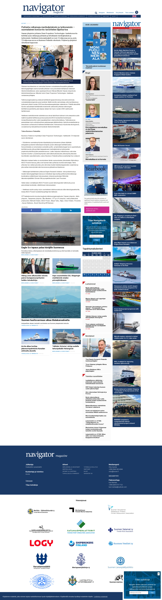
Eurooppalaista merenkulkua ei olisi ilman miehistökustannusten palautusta (96, 130)
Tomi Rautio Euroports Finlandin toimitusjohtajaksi (96, 360)
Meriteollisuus (47, 16)
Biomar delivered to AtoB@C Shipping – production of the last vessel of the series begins (126, 390)
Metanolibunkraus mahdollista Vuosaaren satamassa (95, 406)
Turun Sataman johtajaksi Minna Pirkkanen (96, 365)
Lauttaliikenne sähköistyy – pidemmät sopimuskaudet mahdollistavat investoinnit (94, 382)
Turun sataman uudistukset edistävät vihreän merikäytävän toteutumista (96, 325)
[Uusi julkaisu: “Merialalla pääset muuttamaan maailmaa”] (97, 46)
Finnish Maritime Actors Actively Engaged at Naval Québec (124, 74)
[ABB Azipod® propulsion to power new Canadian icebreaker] (127, 156)
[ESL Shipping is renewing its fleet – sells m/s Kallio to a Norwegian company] (127, 205)
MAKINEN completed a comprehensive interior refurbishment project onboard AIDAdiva (124, 422)
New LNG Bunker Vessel (122, 145)
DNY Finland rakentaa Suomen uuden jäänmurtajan (95, 388)
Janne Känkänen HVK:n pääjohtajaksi (93, 370)
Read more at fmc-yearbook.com (92, 209)
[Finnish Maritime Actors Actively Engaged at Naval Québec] (127, 64)
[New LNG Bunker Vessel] (127, 134)
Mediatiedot (110, 12)
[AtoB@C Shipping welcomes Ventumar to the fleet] (127, 254)
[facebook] (31, 210)
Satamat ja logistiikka (60, 16)
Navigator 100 (26, 19)
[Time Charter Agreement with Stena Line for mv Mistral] (127, 109)
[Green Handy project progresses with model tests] (127, 299)
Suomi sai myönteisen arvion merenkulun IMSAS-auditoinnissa (96, 411)
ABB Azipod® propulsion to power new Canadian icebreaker (125, 167)
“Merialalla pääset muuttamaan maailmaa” (96, 67)
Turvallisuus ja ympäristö (77, 16)
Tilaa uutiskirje (129, 12)
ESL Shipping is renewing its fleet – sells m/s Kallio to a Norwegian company (125, 217)
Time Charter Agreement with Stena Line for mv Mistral (126, 121)
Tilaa (96, 240)
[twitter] (51, 210)
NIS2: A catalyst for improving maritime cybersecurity (123, 362)
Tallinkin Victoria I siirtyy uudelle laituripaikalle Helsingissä (96, 316)
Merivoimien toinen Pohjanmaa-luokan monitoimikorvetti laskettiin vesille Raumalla (96, 429)
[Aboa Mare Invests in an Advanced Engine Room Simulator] (127, 231)
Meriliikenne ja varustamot (32, 16)
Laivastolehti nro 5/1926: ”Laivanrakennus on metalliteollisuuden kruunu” (95, 422)
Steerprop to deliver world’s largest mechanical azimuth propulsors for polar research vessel (125, 287)
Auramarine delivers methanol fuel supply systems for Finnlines (125, 96)
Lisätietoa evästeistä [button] (100, 596)
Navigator (102, 12)
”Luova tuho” (90, 100)
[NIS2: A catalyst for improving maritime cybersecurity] (127, 350)
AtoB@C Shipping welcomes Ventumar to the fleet (123, 264)
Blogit (114, 16)
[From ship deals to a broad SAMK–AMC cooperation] (127, 181)
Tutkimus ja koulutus (94, 16)
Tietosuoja (29, 481)
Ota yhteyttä (119, 12)
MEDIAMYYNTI (114, 476)
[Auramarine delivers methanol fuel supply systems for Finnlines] (127, 85)
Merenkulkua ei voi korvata (96, 159)
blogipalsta (94, 98)
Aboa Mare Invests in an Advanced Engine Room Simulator (125, 243)
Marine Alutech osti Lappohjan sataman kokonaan (96, 299)
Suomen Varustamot (90, 125)
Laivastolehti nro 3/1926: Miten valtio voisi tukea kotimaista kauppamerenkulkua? (96, 436)
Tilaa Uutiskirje (32, 485)
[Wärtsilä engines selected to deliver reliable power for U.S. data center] (127, 324)
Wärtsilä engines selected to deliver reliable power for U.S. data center (126, 337)
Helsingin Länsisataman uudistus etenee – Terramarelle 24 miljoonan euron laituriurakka (96, 308)
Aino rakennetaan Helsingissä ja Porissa (96, 393)
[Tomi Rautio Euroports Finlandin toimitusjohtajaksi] (97, 348)
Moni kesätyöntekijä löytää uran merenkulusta (96, 416)
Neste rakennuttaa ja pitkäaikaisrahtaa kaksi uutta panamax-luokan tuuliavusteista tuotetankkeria (96, 290)
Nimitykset (106, 16)
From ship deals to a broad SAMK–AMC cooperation (125, 194)
